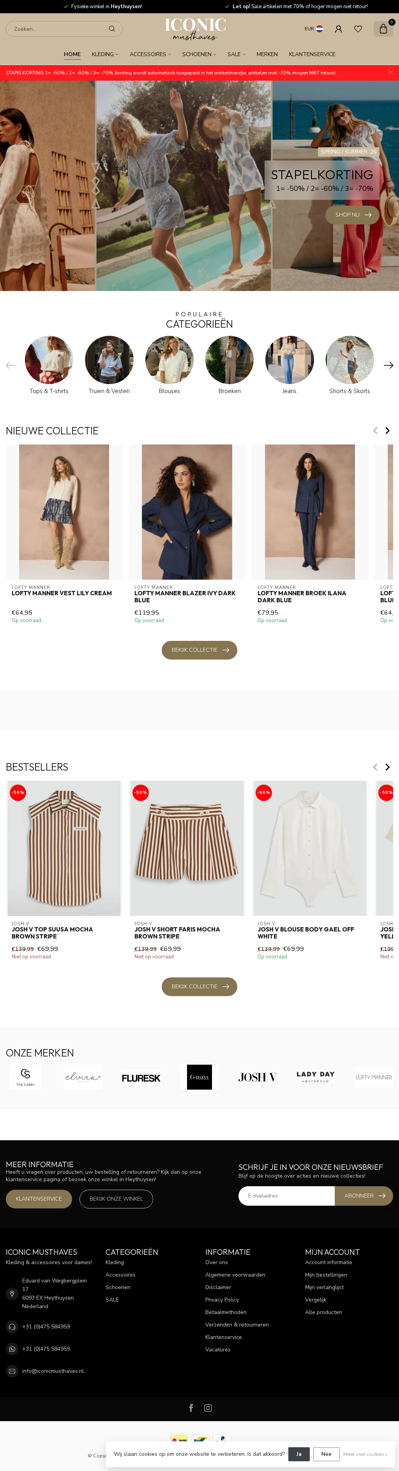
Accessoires (148, 54)
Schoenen (197, 54)
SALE (234, 54)
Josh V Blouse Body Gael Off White (306, 933)
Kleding (103, 54)
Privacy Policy (222, 1299)
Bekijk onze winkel (116, 1199)
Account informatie (328, 1262)
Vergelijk (316, 1299)
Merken (267, 54)
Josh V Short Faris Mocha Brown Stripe (177, 933)
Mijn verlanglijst (324, 1287)
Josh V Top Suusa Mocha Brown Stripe (52, 933)
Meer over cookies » (365, 1454)
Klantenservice (312, 54)
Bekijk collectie (194, 650)
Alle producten (323, 1312)
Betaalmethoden (226, 1312)
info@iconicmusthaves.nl (53, 1371)
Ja (299, 1454)
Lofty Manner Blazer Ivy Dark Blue (185, 596)
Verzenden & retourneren (237, 1324)
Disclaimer (218, 1287)
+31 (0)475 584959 (46, 1326)
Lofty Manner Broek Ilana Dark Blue (302, 596)
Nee (326, 1454)
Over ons (216, 1262)
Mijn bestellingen (326, 1275)
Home (72, 54)
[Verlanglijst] (358, 29)
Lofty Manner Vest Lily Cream (62, 592)
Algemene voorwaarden (235, 1275)
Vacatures (218, 1349)
